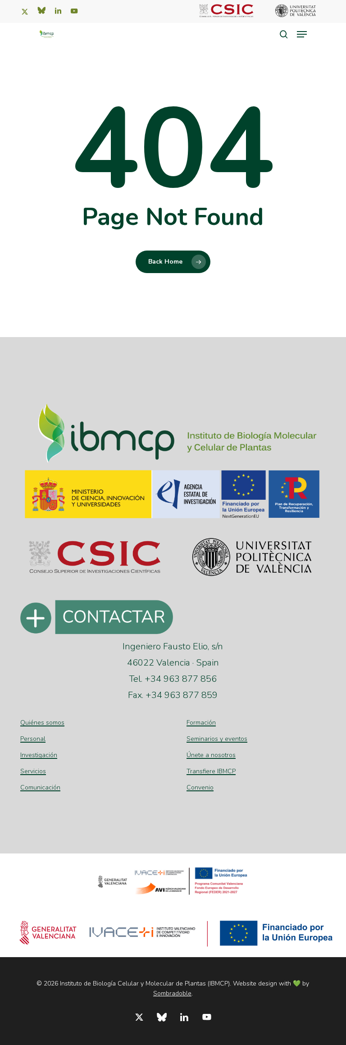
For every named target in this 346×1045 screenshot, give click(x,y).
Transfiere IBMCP (211, 771)
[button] (302, 34)
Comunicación (40, 787)
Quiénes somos (42, 722)
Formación (201, 722)
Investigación (38, 755)
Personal (33, 739)
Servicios (33, 771)
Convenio (200, 787)
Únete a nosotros (211, 755)
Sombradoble (172, 993)
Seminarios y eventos (217, 739)
